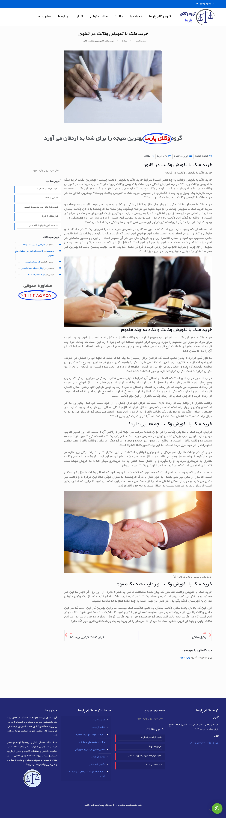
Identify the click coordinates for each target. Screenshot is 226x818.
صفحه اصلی (140, 41)
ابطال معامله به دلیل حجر (32, 268)
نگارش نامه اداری (97, 764)
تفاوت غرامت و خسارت (47, 189)
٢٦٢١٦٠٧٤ (213, 743)
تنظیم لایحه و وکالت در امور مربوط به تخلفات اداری (85, 774)
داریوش (50, 251)
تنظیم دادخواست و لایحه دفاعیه (90, 735)
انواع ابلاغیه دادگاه (36, 275)
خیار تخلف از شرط (50, 216)
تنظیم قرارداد (98, 727)
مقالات (124, 41)
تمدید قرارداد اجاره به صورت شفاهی (41, 207)
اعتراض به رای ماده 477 (34, 245)
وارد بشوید (184, 657)
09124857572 (203, 4)
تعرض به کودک (51, 198)
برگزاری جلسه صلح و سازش (92, 742)
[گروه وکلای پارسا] (197, 17)
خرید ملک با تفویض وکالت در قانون (98, 41)
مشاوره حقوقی (98, 720)
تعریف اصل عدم (32, 262)
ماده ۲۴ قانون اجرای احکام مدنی (43, 225)
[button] (217, 808)
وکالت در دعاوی (98, 757)
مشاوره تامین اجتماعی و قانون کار (90, 749)
